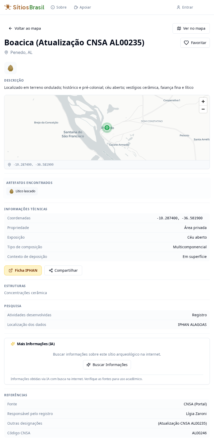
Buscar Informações (110, 364)
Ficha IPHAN (26, 270)
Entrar (187, 7)
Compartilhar (66, 270)
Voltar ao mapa (28, 28)
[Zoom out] (203, 109)
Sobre (61, 7)
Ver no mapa (194, 28)
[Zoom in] (203, 101)
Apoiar (85, 7)
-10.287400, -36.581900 (180, 218)
